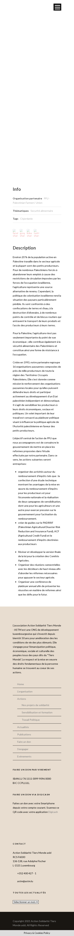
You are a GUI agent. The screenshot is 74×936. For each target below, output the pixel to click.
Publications (24, 734)
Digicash (53, 811)
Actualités (23, 727)
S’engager (22, 749)
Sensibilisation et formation (37, 712)
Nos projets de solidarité (35, 705)
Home (20, 684)
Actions (21, 698)
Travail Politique (31, 719)
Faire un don (24, 741)
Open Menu (57, 7)
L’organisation (25, 691)
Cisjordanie (26, 218)
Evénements (24, 756)
